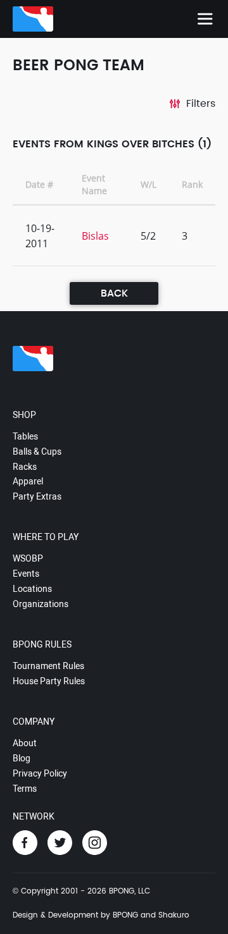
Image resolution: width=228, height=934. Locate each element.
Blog (21, 758)
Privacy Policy (40, 773)
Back (114, 293)
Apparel (28, 481)
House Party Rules (49, 681)
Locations (32, 589)
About (25, 743)
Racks (25, 467)
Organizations (40, 604)
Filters (200, 104)
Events (26, 573)
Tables (25, 436)
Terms (25, 788)
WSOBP (28, 558)
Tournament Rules (48, 666)
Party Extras (37, 496)
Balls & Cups (37, 451)
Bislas (95, 236)
